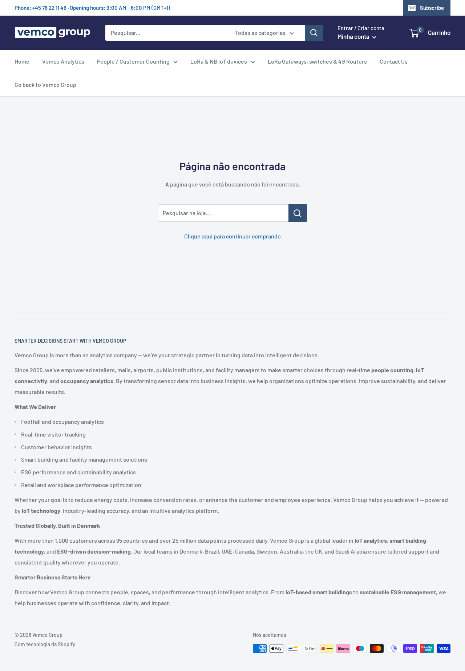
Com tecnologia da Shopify (45, 644)
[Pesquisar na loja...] (297, 213)
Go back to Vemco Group (45, 84)
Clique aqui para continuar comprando (232, 236)
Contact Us (394, 61)
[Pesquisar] (314, 33)
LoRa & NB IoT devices (218, 61)
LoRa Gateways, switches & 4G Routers (317, 61)
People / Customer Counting (133, 61)
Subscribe (432, 7)
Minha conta (354, 36)
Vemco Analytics (63, 61)
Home (22, 61)
